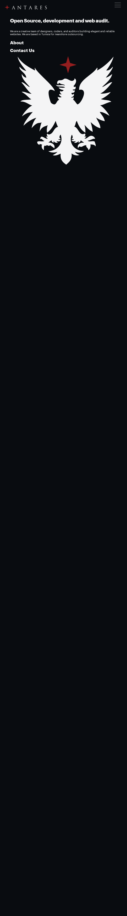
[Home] (26, 7)
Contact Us (22, 50)
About (17, 43)
